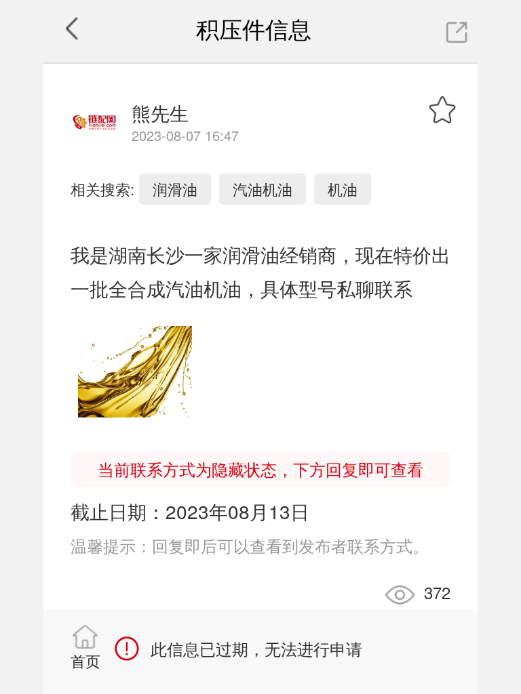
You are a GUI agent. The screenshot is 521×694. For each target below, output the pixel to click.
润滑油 (175, 188)
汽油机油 (262, 188)
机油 (343, 188)
